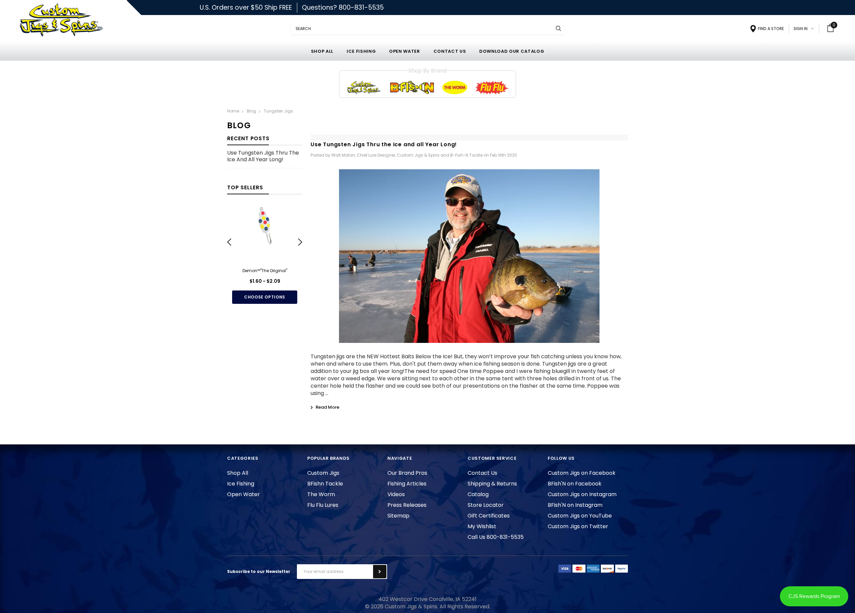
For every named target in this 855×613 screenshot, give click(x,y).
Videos (396, 494)
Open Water (243, 494)
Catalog (478, 494)
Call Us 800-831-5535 (496, 537)
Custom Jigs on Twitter (578, 526)
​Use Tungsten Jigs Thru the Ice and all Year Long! (263, 156)
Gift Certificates (489, 516)
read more (327, 407)
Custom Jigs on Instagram (582, 494)
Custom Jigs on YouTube (580, 516)
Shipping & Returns (492, 483)
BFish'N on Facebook (575, 483)
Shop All (237, 473)
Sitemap (398, 516)
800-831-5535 (361, 7)
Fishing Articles (406, 483)
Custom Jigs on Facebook (582, 473)
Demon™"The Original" (264, 270)
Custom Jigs (323, 473)
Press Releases (406, 505)
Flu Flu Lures (322, 505)
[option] (264, 254)
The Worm (321, 494)
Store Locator (486, 505)
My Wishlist (482, 526)
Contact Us (482, 473)
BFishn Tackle (325, 483)
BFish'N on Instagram (575, 505)
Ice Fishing (240, 483)
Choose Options (264, 297)
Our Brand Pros (407, 473)
